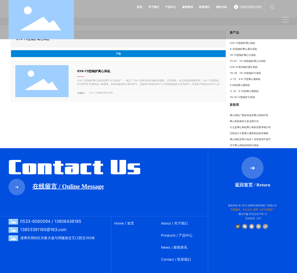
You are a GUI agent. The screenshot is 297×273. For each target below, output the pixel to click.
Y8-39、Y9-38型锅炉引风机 (245, 73)
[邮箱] (293, 226)
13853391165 (250, 7)
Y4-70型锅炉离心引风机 (243, 54)
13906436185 (67, 221)
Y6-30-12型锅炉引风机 (242, 97)
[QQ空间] (258, 226)
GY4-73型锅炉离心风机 (93, 71)
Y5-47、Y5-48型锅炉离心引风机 (248, 60)
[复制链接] (265, 226)
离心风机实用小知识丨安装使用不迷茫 (250, 139)
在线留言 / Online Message (68, 186)
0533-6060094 (35, 221)
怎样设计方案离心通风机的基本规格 (249, 133)
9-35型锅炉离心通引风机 (243, 48)
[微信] (244, 226)
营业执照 (250, 218)
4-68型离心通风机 (240, 85)
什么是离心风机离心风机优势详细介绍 (250, 127)
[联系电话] (293, 234)
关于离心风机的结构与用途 (244, 145)
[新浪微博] (237, 226)
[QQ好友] (251, 226)
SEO (259, 218)
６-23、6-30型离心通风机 (244, 91)
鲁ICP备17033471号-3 (253, 214)
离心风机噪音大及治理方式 (244, 121)
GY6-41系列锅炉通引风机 (244, 66)
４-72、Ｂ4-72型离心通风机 (245, 79)
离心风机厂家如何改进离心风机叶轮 (249, 115)
